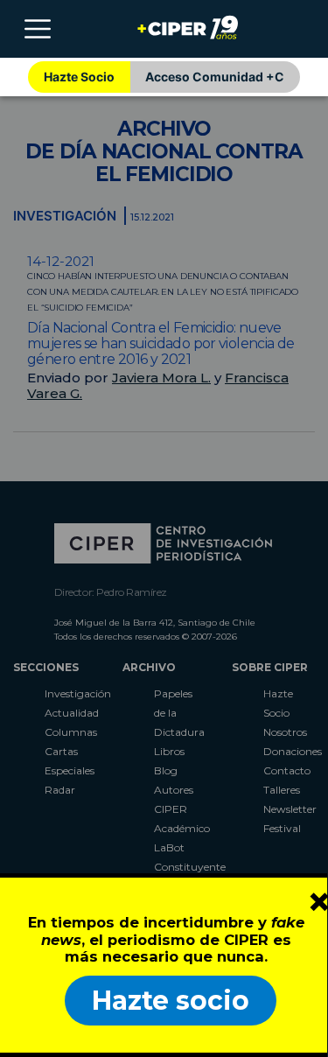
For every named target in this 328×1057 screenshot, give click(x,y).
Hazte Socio (79, 76)
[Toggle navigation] (37, 29)
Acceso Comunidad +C (214, 76)
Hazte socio (170, 1000)
